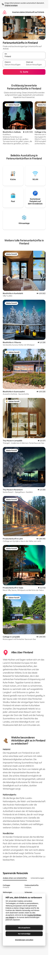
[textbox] (13, 64)
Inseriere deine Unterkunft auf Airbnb (28, 12)
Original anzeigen (11, 5)
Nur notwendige (24, 934)
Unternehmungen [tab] (37, 878)
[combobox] (24, 56)
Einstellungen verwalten (24, 940)
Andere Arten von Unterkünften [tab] (15, 878)
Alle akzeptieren (24, 928)
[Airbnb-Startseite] (4, 12)
